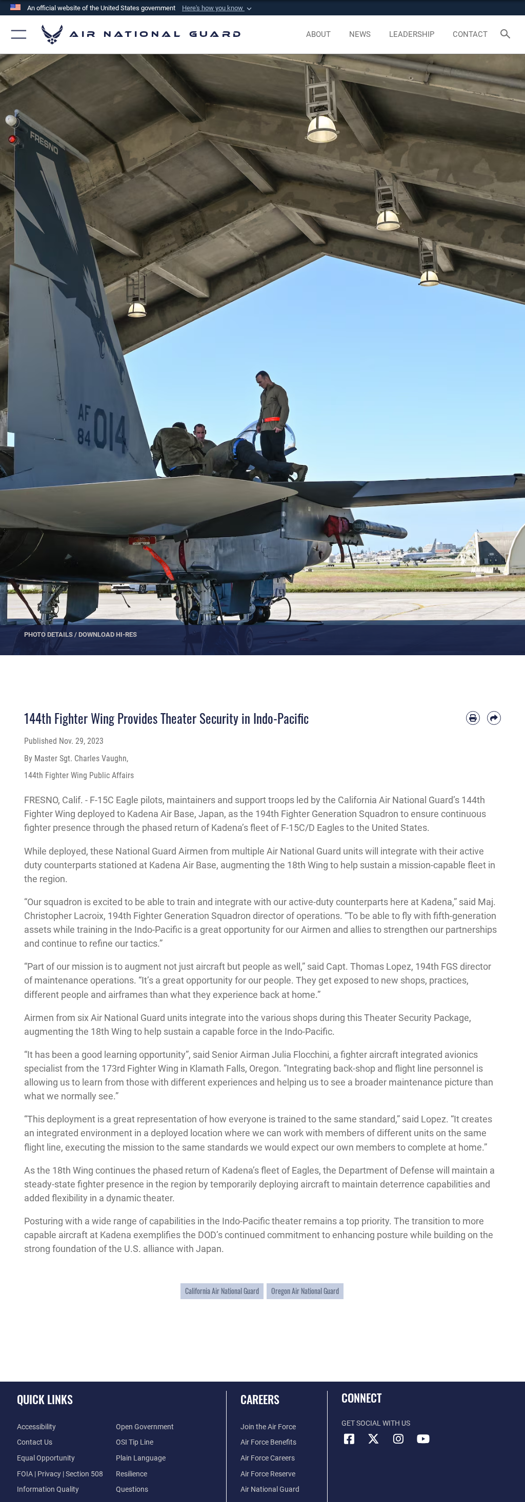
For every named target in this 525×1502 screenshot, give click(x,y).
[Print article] (473, 718)
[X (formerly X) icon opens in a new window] (373, 1439)
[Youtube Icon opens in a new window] (423, 1439)
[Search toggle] (507, 34)
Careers (259, 1399)
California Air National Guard (222, 1291)
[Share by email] (494, 718)
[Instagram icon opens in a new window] (398, 1439)
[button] (218, 8)
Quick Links (45, 1399)
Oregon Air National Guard (305, 1291)
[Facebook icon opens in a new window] (349, 1439)
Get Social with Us (375, 1423)
